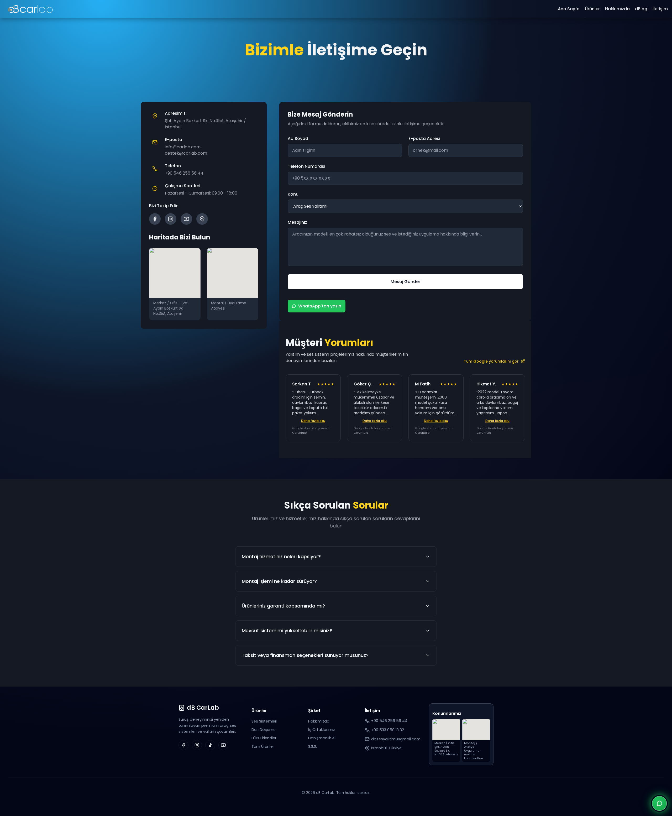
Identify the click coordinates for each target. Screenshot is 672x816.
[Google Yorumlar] (202, 219)
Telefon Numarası (306, 166)
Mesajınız (297, 222)
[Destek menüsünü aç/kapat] (659, 803)
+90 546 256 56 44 (184, 173)
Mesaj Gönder (405, 282)
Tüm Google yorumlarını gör (491, 361)
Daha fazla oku (313, 421)
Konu (293, 194)
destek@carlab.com (186, 153)
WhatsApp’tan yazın (319, 306)
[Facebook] (155, 219)
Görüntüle (299, 433)
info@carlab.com (183, 147)
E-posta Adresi (424, 138)
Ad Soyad (298, 138)
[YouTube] (186, 219)
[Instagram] (170, 219)
